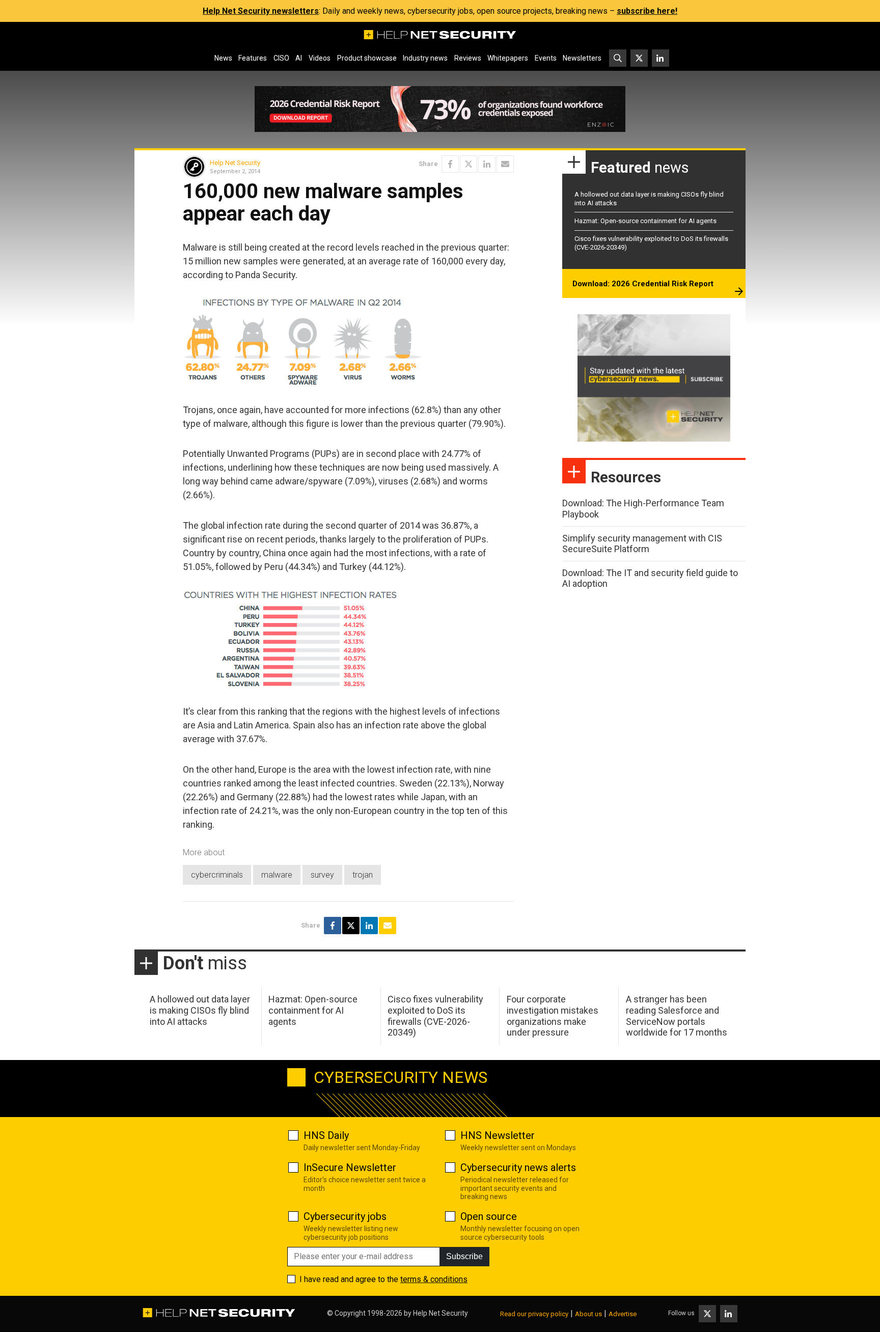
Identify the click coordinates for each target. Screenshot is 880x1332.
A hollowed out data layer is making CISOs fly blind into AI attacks (200, 1010)
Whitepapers (507, 58)
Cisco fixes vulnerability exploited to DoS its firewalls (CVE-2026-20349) (435, 1016)
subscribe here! (647, 11)
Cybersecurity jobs (345, 1216)
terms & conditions (434, 1279)
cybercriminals (217, 875)
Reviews (467, 58)
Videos (320, 58)
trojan (362, 875)
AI (298, 58)
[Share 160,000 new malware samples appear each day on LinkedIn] (487, 164)
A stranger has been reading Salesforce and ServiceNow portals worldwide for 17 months (676, 1016)
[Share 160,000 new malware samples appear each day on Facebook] (450, 164)
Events (546, 58)
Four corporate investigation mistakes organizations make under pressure (552, 1016)
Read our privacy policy (534, 1314)
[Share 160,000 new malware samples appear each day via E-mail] (505, 164)
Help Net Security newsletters (261, 11)
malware (276, 875)
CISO (281, 58)
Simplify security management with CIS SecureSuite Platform (642, 544)
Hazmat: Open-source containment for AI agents (645, 221)
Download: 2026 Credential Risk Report (642, 283)
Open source (488, 1216)
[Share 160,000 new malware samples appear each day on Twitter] (468, 164)
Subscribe (464, 1256)
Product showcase (367, 58)
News (223, 58)
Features (252, 58)
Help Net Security (235, 163)
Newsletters (582, 58)
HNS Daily (326, 1135)
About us (588, 1314)
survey (322, 875)
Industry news (425, 58)
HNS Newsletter (497, 1135)
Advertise (623, 1314)
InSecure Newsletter (350, 1167)
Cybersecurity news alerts (518, 1167)
